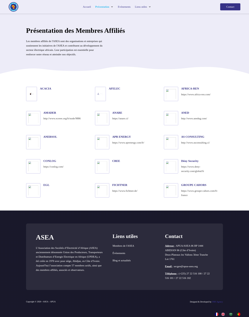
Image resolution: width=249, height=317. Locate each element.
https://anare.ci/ (120, 118)
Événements (119, 253)
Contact (230, 6)
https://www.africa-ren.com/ (196, 94)
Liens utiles (141, 6)
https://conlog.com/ (53, 166)
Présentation (102, 6)
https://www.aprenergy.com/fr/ (128, 142)
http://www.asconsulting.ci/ (195, 142)
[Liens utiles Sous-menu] (149, 6)
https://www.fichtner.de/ (124, 190)
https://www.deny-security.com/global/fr (192, 169)
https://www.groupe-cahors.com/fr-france (199, 193)
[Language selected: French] (229, 314)
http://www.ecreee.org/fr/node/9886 (62, 118)
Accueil (87, 6)
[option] (224, 314)
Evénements (124, 6)
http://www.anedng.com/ (194, 118)
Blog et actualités (122, 260)
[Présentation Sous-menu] (112, 6)
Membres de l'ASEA (123, 245)
